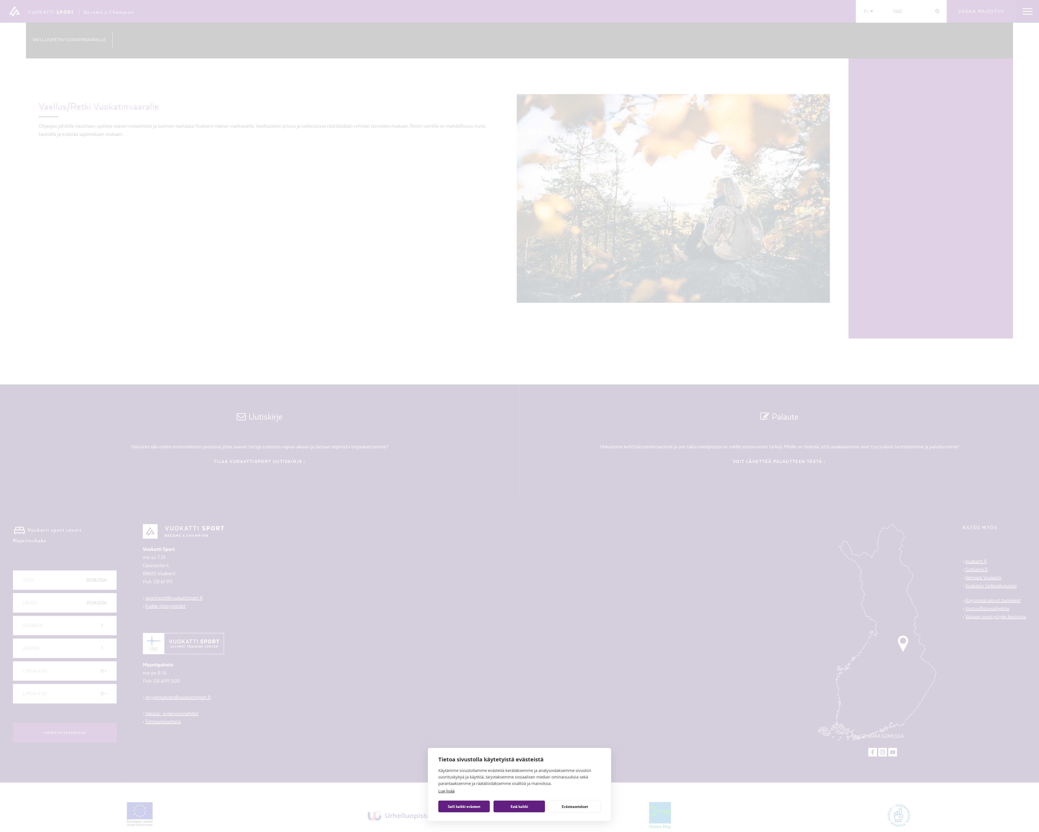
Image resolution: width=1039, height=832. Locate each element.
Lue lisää (446, 791)
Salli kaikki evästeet (464, 806)
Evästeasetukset (575, 806)
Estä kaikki (519, 806)
